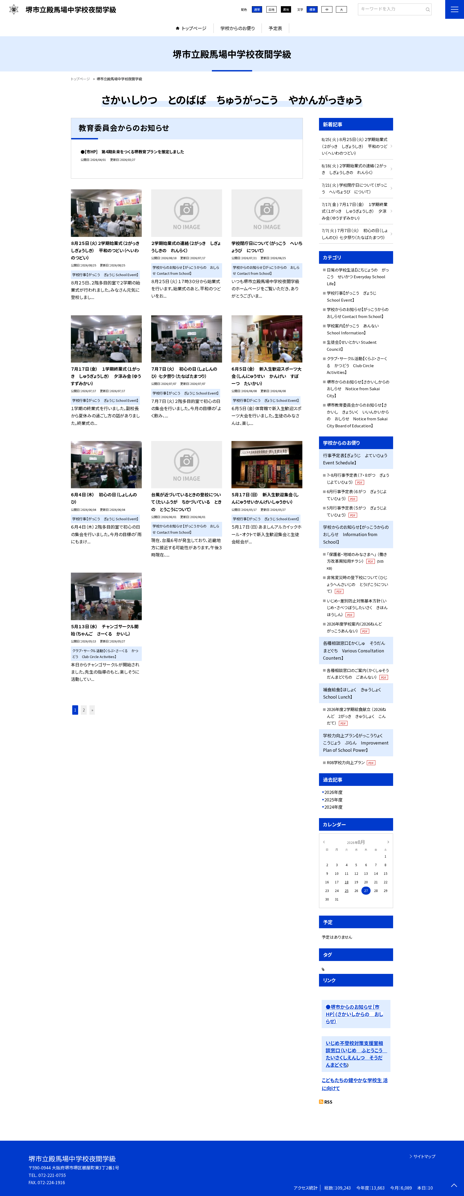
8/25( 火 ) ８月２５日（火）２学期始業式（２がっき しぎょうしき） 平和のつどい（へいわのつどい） (354, 146)
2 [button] (84, 710)
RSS (328, 1102)
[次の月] (388, 841)
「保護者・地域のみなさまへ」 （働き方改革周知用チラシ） (357, 561)
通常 (257, 9)
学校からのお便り (237, 28)
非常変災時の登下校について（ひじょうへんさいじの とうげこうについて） (357, 584)
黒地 (286, 9)
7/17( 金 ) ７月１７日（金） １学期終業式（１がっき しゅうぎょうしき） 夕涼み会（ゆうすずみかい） (354, 211)
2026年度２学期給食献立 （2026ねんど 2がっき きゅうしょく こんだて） (356, 716)
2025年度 (333, 799)
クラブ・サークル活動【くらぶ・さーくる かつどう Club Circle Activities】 (357, 365)
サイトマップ (424, 1156)
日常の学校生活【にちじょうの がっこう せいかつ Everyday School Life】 (358, 276)
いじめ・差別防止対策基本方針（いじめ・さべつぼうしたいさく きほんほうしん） (357, 607)
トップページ (194, 28)
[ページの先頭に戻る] (454, 1186)
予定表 (275, 28)
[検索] (427, 8)
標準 (312, 9)
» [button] (92, 710)
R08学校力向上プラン (350, 762)
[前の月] (324, 841)
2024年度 (333, 807)
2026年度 (333, 792)
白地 (271, 9)
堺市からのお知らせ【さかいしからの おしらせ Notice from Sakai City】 (360, 388)
